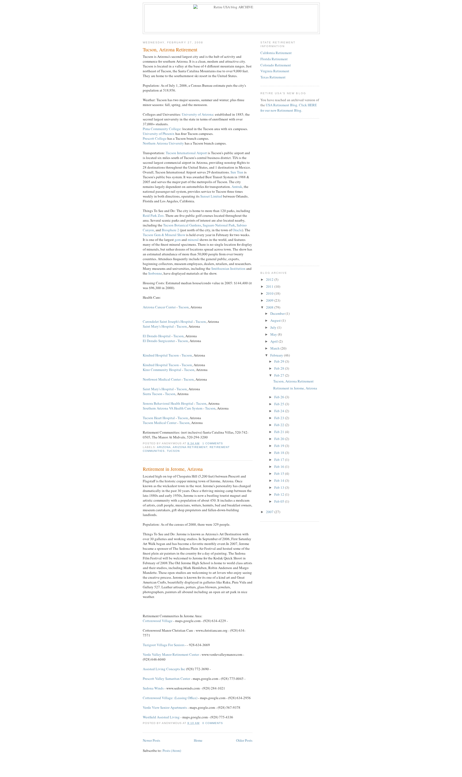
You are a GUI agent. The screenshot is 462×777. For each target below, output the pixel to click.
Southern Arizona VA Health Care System (172, 408)
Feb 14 (279, 480)
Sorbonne (155, 273)
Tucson (183, 307)
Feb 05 (279, 501)
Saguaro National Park (219, 225)
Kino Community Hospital (162, 369)
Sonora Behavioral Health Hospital (168, 403)
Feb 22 (279, 424)
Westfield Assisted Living (161, 717)
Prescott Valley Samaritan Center (166, 678)
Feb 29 (279, 361)
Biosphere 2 (170, 230)
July (273, 327)
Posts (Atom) (172, 750)
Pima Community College (161, 128)
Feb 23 (279, 417)
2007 (270, 511)
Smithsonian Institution (228, 268)
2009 (270, 300)
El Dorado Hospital (157, 335)
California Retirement (276, 52)
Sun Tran (236, 172)
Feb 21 (279, 431)
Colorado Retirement (275, 65)
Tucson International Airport (186, 152)
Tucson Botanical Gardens (182, 225)
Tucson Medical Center (159, 422)
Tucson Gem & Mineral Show (164, 234)
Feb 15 (279, 473)
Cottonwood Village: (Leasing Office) (170, 697)
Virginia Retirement (274, 71)
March (275, 348)
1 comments (212, 443)
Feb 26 (279, 397)
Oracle (237, 230)
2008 (270, 307)
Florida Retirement (274, 58)
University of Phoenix (159, 133)
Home (198, 740)
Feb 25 (279, 403)
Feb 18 (279, 452)
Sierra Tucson (152, 393)
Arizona (164, 447)
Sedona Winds (153, 688)
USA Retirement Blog (281, 105)
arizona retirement (190, 447)
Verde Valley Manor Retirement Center (171, 654)
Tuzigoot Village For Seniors (163, 644)
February (277, 355)
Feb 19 (279, 445)
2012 (270, 279)
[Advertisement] (293, 157)
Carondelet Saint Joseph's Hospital (168, 321)
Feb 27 (279, 375)
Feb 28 (279, 368)
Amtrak (237, 186)
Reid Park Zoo (153, 215)
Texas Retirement (273, 77)
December (278, 313)
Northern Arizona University (163, 143)
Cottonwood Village (157, 620)
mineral (193, 239)
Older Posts (244, 740)
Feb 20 (279, 438)
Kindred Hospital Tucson (161, 355)
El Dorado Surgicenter (159, 340)
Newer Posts (151, 740)
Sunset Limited (211, 196)
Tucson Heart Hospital (159, 417)
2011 (270, 286)
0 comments (212, 723)
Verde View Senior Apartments (165, 707)
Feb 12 (279, 494)
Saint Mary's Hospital (158, 326)
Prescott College (155, 138)
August (276, 320)
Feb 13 (279, 487)
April (274, 341)
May (274, 334)
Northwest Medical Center (162, 379)
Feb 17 (279, 459)
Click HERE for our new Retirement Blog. (288, 108)
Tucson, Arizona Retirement (170, 49)
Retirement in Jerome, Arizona (173, 469)
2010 (270, 293)
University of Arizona (197, 114)
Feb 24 (279, 410)
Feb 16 (279, 466)
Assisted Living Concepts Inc (164, 668)
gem (178, 239)
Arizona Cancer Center (159, 307)
